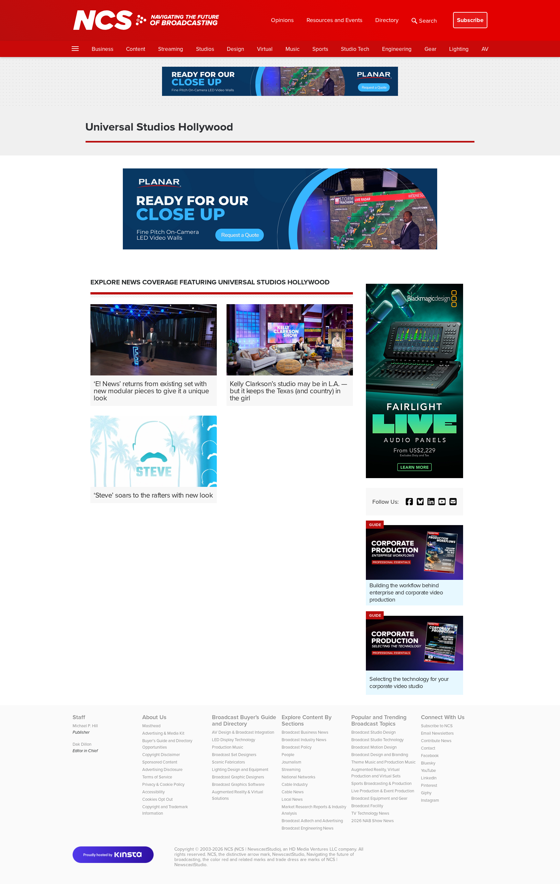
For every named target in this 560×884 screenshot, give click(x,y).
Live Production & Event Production (382, 791)
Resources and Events (334, 20)
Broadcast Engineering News (307, 828)
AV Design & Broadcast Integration (243, 732)
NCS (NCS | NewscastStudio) (252, 849)
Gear (431, 49)
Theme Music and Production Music (383, 762)
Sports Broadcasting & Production (381, 783)
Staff (79, 717)
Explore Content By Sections (307, 720)
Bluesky (428, 763)
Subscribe (470, 20)
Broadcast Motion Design (374, 747)
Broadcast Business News (305, 732)
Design (235, 49)
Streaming (170, 49)
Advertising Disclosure (162, 769)
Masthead (151, 726)
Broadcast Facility (367, 806)
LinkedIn (429, 778)
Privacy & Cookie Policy (163, 784)
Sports (320, 49)
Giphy (426, 793)
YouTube (428, 770)
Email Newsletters (437, 733)
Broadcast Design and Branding (379, 754)
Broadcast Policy (296, 747)
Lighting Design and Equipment (240, 769)
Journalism (291, 762)
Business (102, 49)
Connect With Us (443, 717)
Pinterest (429, 785)
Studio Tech (355, 49)
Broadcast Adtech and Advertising (312, 820)
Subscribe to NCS (437, 726)
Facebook (430, 755)
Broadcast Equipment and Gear (379, 798)
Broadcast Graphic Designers (238, 777)
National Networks (298, 777)
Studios (205, 49)
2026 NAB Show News (372, 820)
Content (135, 49)
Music (292, 49)
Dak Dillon (82, 744)
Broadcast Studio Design (373, 732)
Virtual (265, 49)
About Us (154, 717)
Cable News (293, 792)
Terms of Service (157, 777)
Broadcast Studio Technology (377, 739)
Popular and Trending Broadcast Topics (378, 720)
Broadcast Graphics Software (238, 784)
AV (485, 49)
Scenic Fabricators (228, 762)
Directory (387, 20)
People (288, 754)
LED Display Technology (233, 739)
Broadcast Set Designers (234, 754)
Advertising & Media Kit (163, 733)
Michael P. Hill (85, 726)
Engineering (397, 49)
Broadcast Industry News (304, 739)
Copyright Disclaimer (161, 754)
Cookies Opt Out (157, 799)
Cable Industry (295, 784)
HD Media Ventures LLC (313, 849)
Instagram (430, 800)
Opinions (282, 20)
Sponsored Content (159, 762)
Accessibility (153, 792)
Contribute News (436, 740)
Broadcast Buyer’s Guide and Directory (244, 720)
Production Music (227, 747)
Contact (428, 748)
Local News (292, 799)
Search (428, 21)
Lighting (459, 49)
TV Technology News (370, 813)
